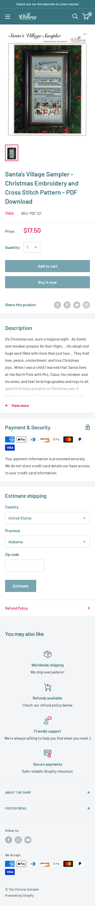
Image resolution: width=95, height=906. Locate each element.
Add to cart (48, 266)
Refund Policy (16, 608)
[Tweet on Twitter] (76, 304)
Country (11, 507)
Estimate (21, 585)
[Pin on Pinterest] (67, 304)
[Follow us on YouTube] (27, 839)
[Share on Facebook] (57, 304)
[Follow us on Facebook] (8, 839)
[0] (86, 16)
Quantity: (13, 247)
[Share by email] (86, 304)
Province (12, 530)
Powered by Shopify (19, 895)
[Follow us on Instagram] (18, 839)
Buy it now (47, 282)
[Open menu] (7, 17)
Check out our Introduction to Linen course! (47, 4)
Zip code (12, 554)
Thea (9, 213)
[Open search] (75, 16)
